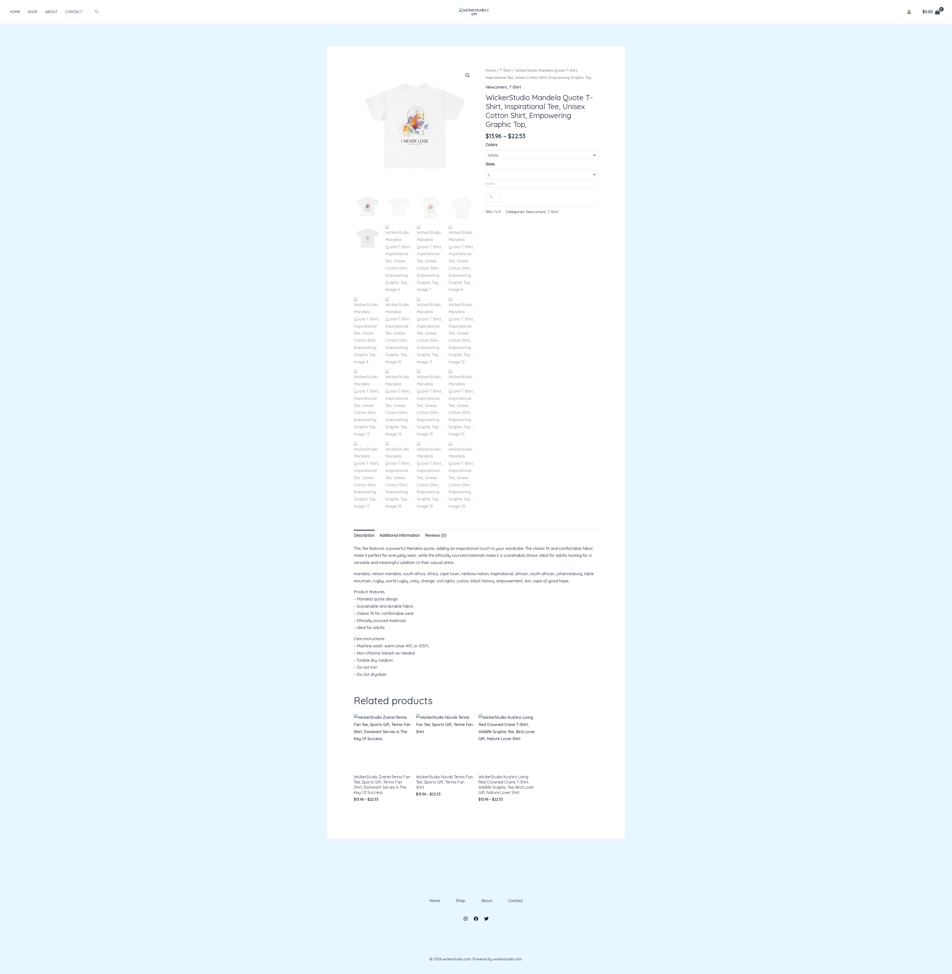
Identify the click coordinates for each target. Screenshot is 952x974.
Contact (73, 11)
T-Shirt (505, 70)
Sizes (490, 163)
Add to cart (522, 196)
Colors (492, 144)
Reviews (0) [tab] (435, 535)
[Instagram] (465, 918)
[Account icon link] (909, 12)
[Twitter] (486, 918)
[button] (97, 12)
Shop (33, 11)
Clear (490, 184)
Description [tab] (364, 535)
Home (15, 11)
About (51, 11)
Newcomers (496, 87)
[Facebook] (476, 918)
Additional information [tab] (400, 535)
